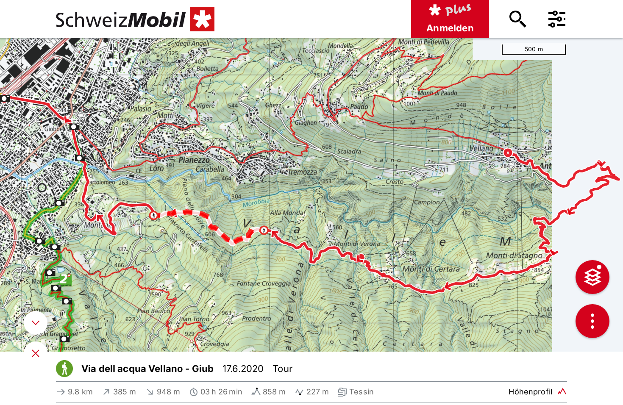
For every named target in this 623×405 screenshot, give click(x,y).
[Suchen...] (518, 19)
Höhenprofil (530, 391)
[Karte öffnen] (35, 353)
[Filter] (557, 19)
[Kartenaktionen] (592, 321)
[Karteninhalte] (592, 277)
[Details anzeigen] (35, 323)
